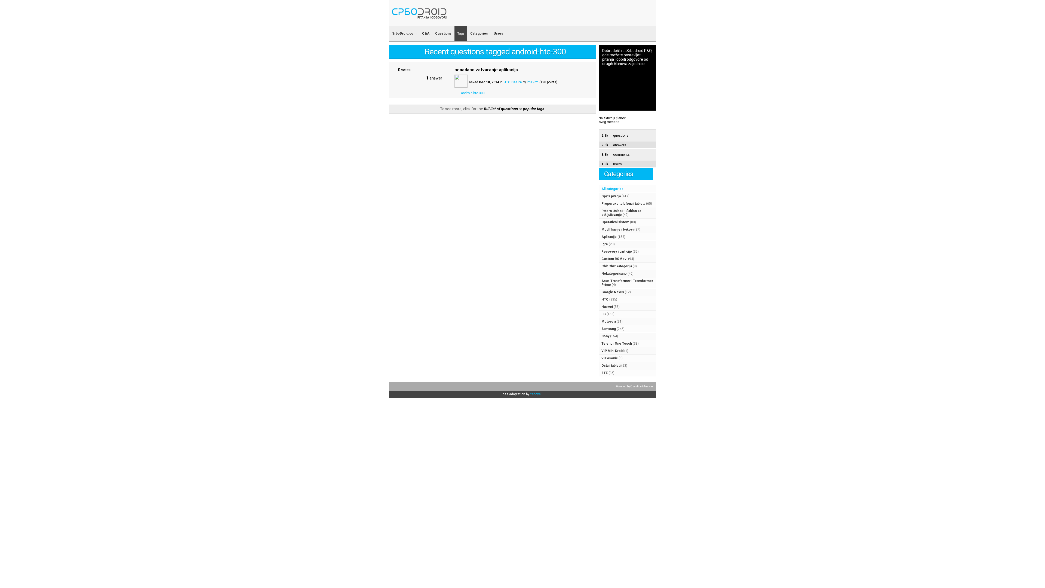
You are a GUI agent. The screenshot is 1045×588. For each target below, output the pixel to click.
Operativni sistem (615, 222)
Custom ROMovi (614, 259)
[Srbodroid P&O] (451, 22)
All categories (612, 189)
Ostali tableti (610, 365)
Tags (461, 33)
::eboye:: (536, 394)
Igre (604, 244)
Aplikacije (609, 237)
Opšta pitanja (611, 196)
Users (498, 33)
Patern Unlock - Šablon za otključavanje (621, 213)
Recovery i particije (616, 251)
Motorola (608, 321)
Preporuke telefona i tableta (623, 204)
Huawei (607, 307)
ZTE (604, 373)
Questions (443, 33)
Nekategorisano (614, 273)
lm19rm (533, 82)
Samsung (608, 329)
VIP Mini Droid (612, 351)
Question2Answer (642, 386)
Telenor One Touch (616, 343)
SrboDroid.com (404, 33)
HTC (604, 299)
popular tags (533, 109)
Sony (605, 336)
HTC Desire (512, 82)
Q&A (425, 33)
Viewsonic (609, 358)
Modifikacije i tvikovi (617, 229)
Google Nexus (612, 292)
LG (603, 314)
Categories (479, 33)
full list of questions (501, 109)
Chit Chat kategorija (616, 266)
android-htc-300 (473, 93)
